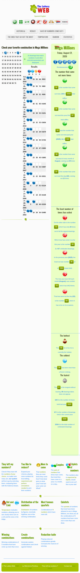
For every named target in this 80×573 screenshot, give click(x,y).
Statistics (68, 37)
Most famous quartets (47, 503)
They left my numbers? (7, 465)
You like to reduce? (26, 465)
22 (56, 172)
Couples (60, 464)
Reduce (33, 31)
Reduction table (48, 534)
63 (67, 301)
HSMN (50, 568)
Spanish (37, 16)
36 (71, 262)
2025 (69, 404)
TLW (17, 566)
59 (61, 348)
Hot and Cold (10, 503)
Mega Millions (65, 47)
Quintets (65, 502)
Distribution (25, 510)
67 (72, 115)
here (73, 566)
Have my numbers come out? (51, 31)
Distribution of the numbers (29, 503)
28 (72, 244)
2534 (69, 94)
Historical (20, 31)
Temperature (43, 37)
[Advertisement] (65, 194)
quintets (66, 506)
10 (57, 130)
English (43, 16)
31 (56, 87)
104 (67, 139)
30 (56, 109)
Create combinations (27, 536)
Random (56, 37)
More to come (44, 465)
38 (56, 154)
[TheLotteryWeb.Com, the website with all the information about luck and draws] (40, 9)
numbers (43, 472)
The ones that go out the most (20, 37)
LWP (30, 568)
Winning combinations (8, 536)
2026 (64, 419)
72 (56, 227)
